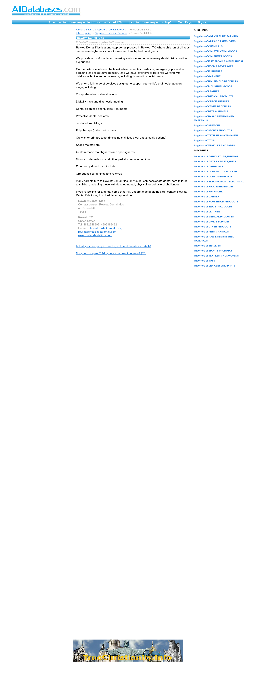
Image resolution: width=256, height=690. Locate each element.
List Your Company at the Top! (150, 22)
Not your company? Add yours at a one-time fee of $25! (111, 253)
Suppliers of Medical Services (111, 33)
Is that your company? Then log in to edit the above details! (113, 246)
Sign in (203, 22)
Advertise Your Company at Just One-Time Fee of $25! (86, 22)
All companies (83, 29)
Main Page (185, 22)
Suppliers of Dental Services (110, 29)
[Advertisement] (42, 88)
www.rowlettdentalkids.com (95, 235)
